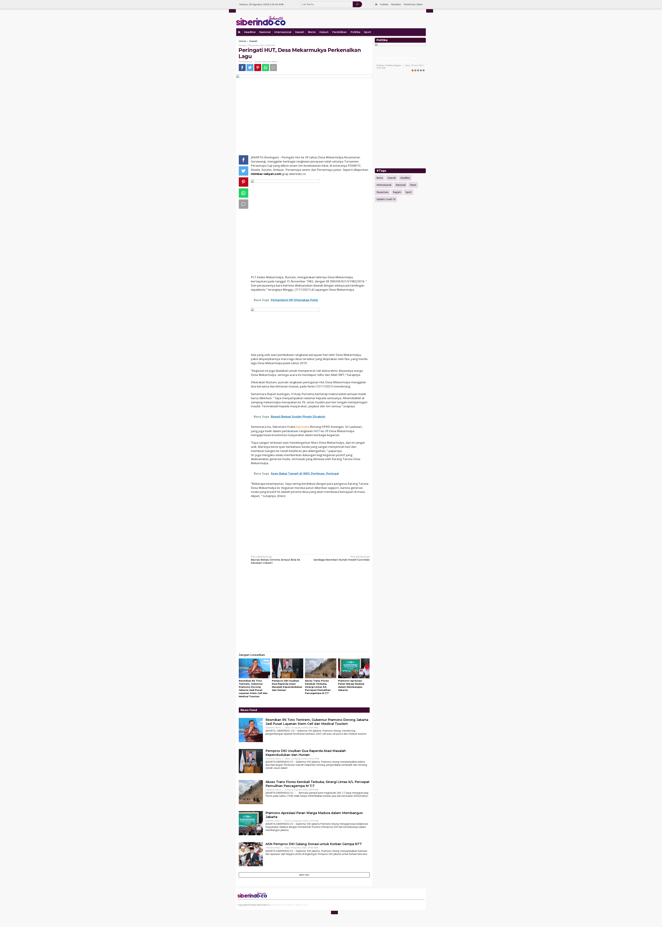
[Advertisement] (362, 18)
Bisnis (380, 177)
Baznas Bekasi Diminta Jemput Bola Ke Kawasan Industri (275, 559)
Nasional (266, 61)
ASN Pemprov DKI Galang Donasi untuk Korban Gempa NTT (313, 844)
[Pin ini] (257, 67)
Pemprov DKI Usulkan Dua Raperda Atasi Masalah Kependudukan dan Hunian (305, 753)
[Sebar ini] (242, 67)
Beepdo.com (277, 904)
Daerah (257, 61)
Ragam (397, 192)
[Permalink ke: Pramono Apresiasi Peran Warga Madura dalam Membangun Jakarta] (353, 668)
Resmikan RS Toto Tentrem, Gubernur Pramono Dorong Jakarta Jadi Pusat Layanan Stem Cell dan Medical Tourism (316, 722)
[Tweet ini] (250, 67)
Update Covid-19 (386, 199)
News (274, 61)
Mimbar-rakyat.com (297, 904)
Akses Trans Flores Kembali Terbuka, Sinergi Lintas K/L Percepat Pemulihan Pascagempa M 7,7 (318, 687)
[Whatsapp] (265, 67)
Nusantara (382, 192)
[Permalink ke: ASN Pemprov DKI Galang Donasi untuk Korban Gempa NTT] (251, 854)
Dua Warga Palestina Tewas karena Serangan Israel (397, 60)
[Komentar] (273, 67)
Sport (408, 192)
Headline (269, 727)
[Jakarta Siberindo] (260, 17)
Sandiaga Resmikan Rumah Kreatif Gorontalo (341, 558)
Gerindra (302, 426)
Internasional (384, 184)
